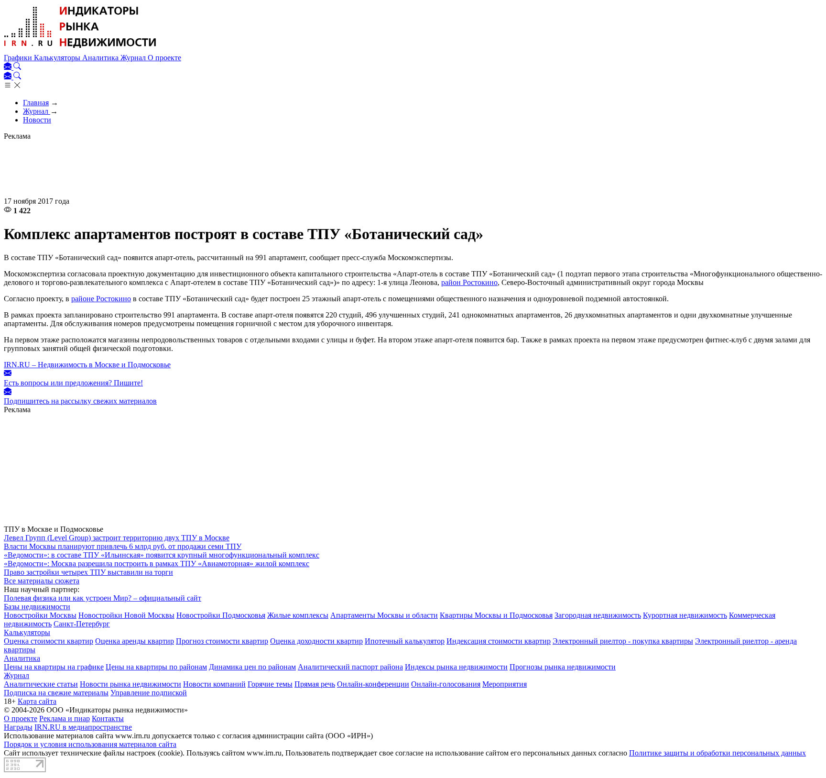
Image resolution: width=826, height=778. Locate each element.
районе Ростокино (101, 299)
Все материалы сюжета (41, 581)
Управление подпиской (148, 693)
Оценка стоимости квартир (48, 641)
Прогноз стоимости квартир (222, 641)
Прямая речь (314, 684)
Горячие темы (270, 684)
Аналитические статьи (41, 684)
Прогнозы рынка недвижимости (563, 667)
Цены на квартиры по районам (156, 667)
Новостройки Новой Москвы (126, 615)
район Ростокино (469, 282)
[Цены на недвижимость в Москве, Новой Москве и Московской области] (80, 49)
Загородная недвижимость (597, 615)
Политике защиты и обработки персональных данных (717, 753)
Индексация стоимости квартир (498, 641)
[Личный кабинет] (8, 67)
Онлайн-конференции (373, 684)
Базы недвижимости (37, 607)
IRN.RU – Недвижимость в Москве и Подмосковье (87, 365)
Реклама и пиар (64, 718)
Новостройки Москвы (40, 615)
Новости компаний (214, 684)
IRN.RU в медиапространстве (83, 727)
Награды (18, 727)
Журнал (134, 58)
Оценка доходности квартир (316, 641)
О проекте (164, 58)
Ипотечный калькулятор (405, 641)
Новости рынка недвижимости (130, 684)
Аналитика (101, 58)
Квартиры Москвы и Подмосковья (496, 615)
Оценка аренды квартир (134, 641)
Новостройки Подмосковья (220, 615)
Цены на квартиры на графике (54, 667)
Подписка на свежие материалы (56, 693)
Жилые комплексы (297, 615)
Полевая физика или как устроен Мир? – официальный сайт (102, 598)
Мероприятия (504, 684)
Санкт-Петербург (82, 624)
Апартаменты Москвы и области (384, 615)
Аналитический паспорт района (350, 667)
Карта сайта (37, 701)
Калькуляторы (58, 58)
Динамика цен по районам (252, 667)
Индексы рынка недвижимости (456, 667)
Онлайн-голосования (445, 684)
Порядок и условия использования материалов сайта (90, 744)
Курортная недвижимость (685, 615)
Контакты (108, 718)
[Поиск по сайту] (17, 67)
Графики (19, 58)
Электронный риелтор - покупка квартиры (623, 641)
